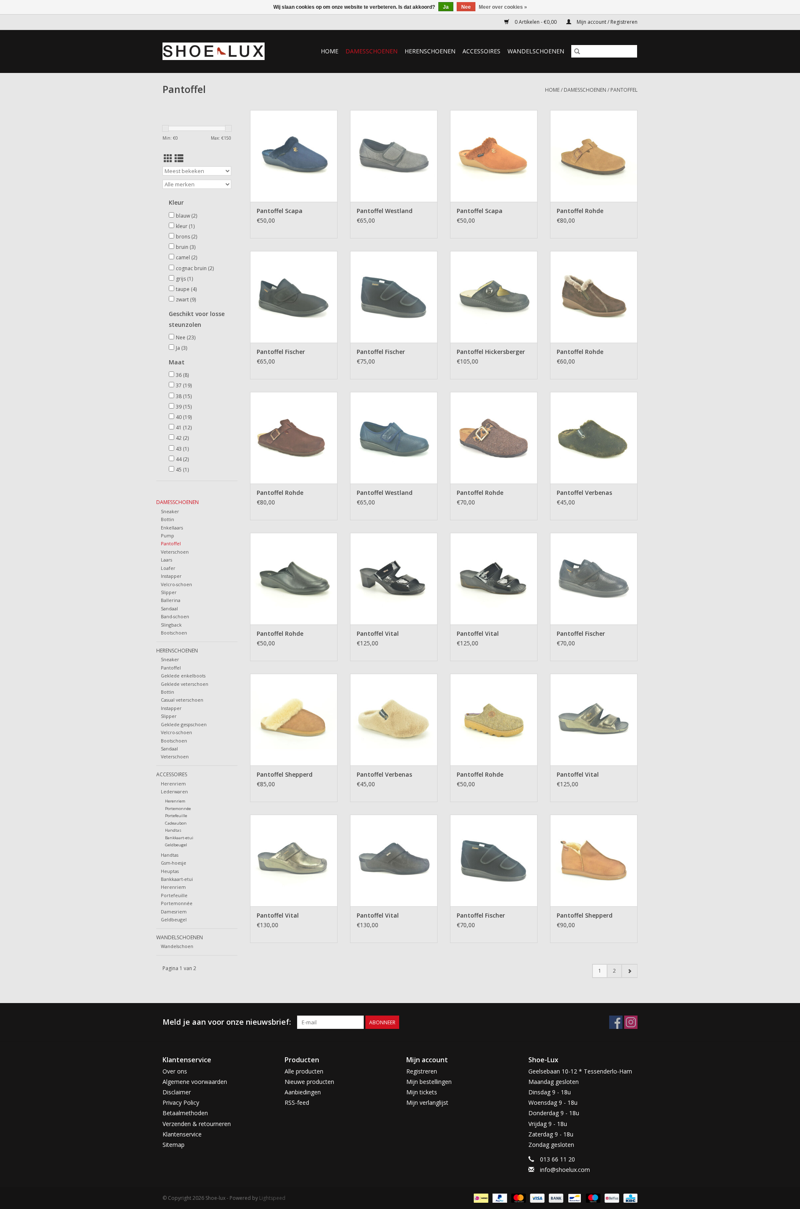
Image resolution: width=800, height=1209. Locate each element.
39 (184, 406)
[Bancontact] (574, 1197)
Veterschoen (175, 552)
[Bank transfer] (555, 1197)
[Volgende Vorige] (629, 971)
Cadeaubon (176, 823)
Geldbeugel (176, 845)
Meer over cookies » (503, 7)
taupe (186, 289)
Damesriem (174, 911)
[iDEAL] (480, 1197)
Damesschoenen (371, 51)
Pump (167, 535)
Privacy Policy (180, 1102)
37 (184, 385)
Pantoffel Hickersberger (491, 352)
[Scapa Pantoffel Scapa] (294, 156)
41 (184, 427)
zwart (186, 299)
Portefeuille (176, 815)
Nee (185, 337)
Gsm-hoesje (173, 863)
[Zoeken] (577, 51)
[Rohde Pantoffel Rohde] (594, 156)
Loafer (168, 568)
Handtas (173, 830)
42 (182, 437)
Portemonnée (178, 808)
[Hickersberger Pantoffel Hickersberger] (494, 297)
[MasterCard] (517, 1197)
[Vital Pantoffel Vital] (394, 579)
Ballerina (170, 600)
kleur (185, 226)
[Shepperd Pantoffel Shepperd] (294, 719)
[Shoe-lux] (220, 51)
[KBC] (629, 1197)
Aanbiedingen (303, 1092)
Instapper (171, 576)
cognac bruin (195, 268)
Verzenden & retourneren (196, 1124)
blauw (186, 215)
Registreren (421, 1071)
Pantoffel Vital (378, 633)
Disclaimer (176, 1092)
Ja (181, 347)
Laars (166, 560)
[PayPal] (499, 1197)
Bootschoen (174, 633)
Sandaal (169, 608)
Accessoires (481, 51)
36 (182, 375)
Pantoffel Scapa (279, 211)
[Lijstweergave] (179, 158)
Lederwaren (174, 791)
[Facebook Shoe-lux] (615, 1022)
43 (182, 448)
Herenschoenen (430, 51)
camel (186, 257)
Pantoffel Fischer (281, 352)
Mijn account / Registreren (606, 21)
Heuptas (170, 871)
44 (182, 459)
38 (184, 396)
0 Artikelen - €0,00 (535, 21)
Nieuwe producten (309, 1082)
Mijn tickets (421, 1092)
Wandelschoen (177, 946)
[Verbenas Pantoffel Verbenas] (594, 438)
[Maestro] (592, 1197)
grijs (184, 278)
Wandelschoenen (536, 51)
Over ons (174, 1071)
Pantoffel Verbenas (584, 493)
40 (184, 417)
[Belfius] (611, 1197)
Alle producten (304, 1071)
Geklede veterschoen (184, 684)
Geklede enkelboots (183, 675)
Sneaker (170, 511)
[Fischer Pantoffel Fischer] (294, 297)
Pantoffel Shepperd (284, 774)
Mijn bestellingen (429, 1082)
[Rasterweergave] (168, 158)
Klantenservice (182, 1134)
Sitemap (173, 1145)
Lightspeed (272, 1197)
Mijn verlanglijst (427, 1102)
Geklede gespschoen (184, 724)
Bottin (167, 519)
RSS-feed (297, 1102)
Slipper (169, 592)
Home (329, 51)
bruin (185, 247)
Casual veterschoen (182, 700)
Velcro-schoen (176, 584)
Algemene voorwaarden (194, 1082)
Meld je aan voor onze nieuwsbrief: (226, 1022)
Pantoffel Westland (384, 211)
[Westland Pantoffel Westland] (394, 156)
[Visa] (536, 1197)
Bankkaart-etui (179, 837)
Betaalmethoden (185, 1113)
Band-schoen (175, 616)
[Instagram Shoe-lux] (631, 1022)
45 (182, 469)
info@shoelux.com (565, 1170)
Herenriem (173, 783)
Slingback (171, 625)
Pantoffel (624, 89)
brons (186, 236)
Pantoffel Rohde (580, 211)
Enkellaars (172, 527)
